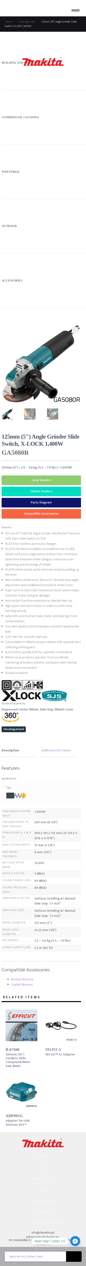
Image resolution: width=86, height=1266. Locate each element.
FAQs (43, 1190)
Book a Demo (43, 1212)
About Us (43, 1156)
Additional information (56, 750)
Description (10, 750)
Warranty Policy (43, 1179)
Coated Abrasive (22, 984)
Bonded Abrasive (22, 979)
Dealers (43, 1168)
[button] (75, 330)
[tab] (19, 751)
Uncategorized (14, 729)
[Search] (74, 1256)
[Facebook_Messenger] (75, 1241)
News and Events (44, 1201)
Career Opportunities (47, 1223)
